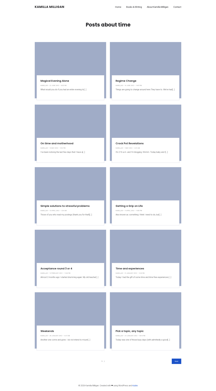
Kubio (135, 385)
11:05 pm (139, 210)
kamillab (44, 85)
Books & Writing (134, 7)
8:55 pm (63, 85)
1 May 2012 (128, 148)
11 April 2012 (129, 210)
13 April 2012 (54, 210)
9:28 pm (141, 273)
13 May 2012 (54, 148)
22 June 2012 (54, 85)
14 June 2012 (129, 85)
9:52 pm (63, 148)
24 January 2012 (131, 336)
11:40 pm (67, 273)
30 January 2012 (56, 336)
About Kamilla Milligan (157, 7)
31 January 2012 (131, 273)
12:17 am (67, 336)
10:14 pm (142, 336)
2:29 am (137, 148)
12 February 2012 (56, 273)
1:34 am (64, 210)
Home (118, 7)
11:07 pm (139, 85)
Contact (177, 7)
